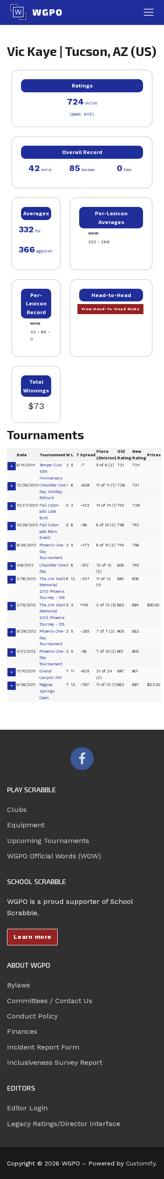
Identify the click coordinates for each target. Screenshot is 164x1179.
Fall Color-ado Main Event (49, 531)
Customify (140, 1163)
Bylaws (18, 985)
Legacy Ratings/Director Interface (63, 1124)
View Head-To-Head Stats (110, 309)
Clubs (17, 809)
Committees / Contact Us (49, 1001)
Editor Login (27, 1108)
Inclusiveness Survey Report (54, 1062)
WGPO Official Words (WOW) (54, 856)
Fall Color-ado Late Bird (49, 511)
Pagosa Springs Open (47, 691)
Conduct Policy (32, 1016)
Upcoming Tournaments (48, 840)
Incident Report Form (43, 1047)
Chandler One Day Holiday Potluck (52, 491)
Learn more (33, 936)
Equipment (26, 825)
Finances (22, 1031)
